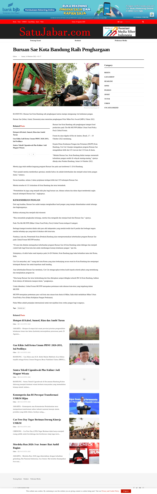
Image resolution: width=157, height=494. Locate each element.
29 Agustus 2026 (24, 427)
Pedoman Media (35, 479)
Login (121, 22)
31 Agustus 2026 (24, 324)
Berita (14, 22)
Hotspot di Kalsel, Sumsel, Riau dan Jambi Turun (38, 320)
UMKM (24, 22)
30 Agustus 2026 (24, 377)
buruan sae (21, 308)
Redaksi (26, 479)
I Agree (126, 491)
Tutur (19, 22)
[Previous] (29, 154)
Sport (37, 22)
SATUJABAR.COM (23, 488)
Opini (106, 86)
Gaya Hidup (31, 22)
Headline (108, 81)
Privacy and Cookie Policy (110, 491)
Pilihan (107, 90)
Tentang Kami (17, 479)
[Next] (33, 154)
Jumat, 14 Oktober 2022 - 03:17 (31, 56)
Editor (15, 56)
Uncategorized (111, 108)
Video (42, 22)
